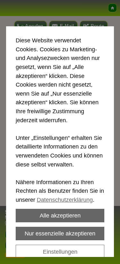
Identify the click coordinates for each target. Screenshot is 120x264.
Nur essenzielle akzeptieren (60, 233)
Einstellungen (60, 251)
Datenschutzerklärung (65, 199)
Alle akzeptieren (60, 215)
